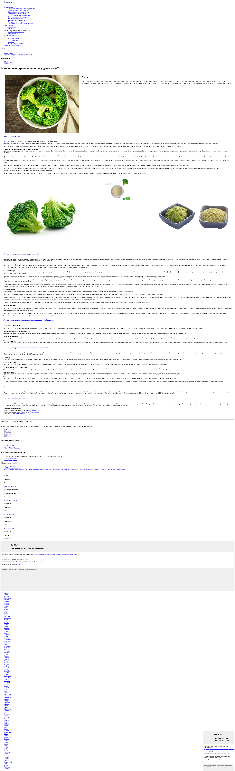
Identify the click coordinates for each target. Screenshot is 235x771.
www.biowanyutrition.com (17, 413)
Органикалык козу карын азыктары (19, 15)
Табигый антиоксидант (90, 469)
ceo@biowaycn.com (33, 412)
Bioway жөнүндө (13, 38)
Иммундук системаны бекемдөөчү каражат (111, 469)
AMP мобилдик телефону (12, 468)
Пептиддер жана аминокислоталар (19, 10)
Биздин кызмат (13, 33)
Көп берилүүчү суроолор (16, 32)
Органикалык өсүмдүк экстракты (18, 17)
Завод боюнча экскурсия (16, 43)
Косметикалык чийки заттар (17, 13)
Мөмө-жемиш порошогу (15, 18)
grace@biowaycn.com (32, 410)
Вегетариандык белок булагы (73, 469)
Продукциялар (9, 7)
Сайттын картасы (9, 466)
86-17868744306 (9, 514)
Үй (5, 5)
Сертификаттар (13, 40)
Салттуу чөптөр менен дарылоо (14, 469)
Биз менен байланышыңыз (12, 45)
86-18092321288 (9, 528)
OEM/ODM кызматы (10, 35)
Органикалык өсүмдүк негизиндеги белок (21, 8)
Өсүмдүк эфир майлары (15, 22)
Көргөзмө (11, 42)
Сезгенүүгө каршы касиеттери (34, 469)
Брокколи (6, 141)
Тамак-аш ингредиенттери (16, 20)
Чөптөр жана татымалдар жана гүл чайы (20, 23)
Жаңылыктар (8, 25)
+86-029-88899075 (10, 458)
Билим (10, 28)
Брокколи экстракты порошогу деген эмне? (18, 54)
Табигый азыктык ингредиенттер (18, 12)
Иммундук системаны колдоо (54, 469)
